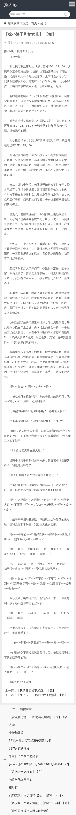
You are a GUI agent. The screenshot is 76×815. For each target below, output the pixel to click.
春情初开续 (16, 732)
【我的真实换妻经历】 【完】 (36, 690)
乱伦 (43, 23)
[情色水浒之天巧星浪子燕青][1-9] (30, 740)
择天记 (10, 4)
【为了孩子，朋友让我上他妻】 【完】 (42, 695)
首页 (34, 23)
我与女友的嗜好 (19, 748)
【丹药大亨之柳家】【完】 (26, 771)
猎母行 (13, 787)
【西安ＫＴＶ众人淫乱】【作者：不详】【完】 (39, 803)
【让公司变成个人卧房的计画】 (29, 810)
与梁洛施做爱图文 (20, 779)
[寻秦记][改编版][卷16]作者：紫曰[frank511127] (39, 764)
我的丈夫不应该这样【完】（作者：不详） (37, 795)
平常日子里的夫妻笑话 (23, 756)
